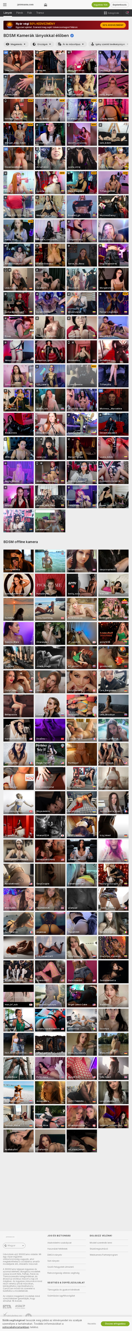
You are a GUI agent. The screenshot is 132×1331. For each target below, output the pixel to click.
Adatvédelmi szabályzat (59, 1243)
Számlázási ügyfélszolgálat (61, 1296)
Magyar (11, 1245)
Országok (42, 44)
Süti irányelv (53, 1261)
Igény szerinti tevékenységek (110, 44)
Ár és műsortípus (71, 44)
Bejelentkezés (120, 4)
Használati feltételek (57, 1249)
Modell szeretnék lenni (101, 1243)
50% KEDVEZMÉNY (113, 25)
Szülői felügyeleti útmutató (60, 1267)
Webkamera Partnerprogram (104, 1255)
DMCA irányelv (54, 1255)
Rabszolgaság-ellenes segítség (63, 1273)
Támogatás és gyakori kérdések (63, 1290)
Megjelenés (16, 44)
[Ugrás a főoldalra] (25, 4)
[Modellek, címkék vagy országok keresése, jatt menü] (127, 13)
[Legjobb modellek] (45, 4)
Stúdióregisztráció (99, 1249)
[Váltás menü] (5, 4)
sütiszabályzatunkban (15, 1327)
